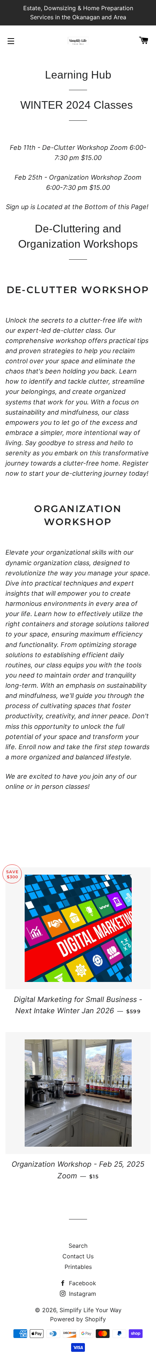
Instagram (81, 1293)
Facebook (81, 1283)
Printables (78, 1266)
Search (78, 1245)
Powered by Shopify (78, 1319)
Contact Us (78, 1256)
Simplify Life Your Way (90, 1310)
